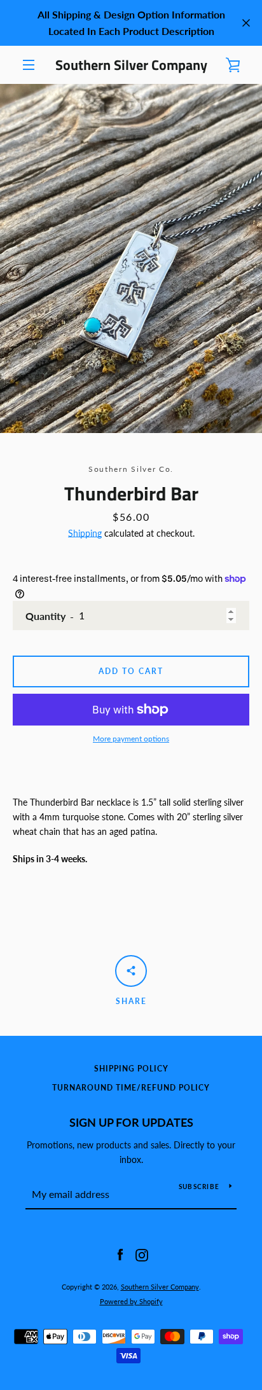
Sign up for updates (131, 1122)
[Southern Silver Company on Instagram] (141, 1254)
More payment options (131, 738)
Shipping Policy (131, 1068)
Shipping (85, 533)
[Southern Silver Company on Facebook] (120, 1254)
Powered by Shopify (131, 1301)
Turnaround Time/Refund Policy (131, 1087)
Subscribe (199, 1186)
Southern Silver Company (131, 65)
